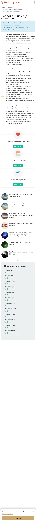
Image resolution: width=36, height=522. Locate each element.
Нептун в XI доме (9, 325)
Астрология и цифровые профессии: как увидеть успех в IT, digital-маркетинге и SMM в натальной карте (21, 235)
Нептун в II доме (9, 276)
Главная (4, 7)
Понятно (18, 518)
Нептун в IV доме (9, 287)
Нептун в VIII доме (10, 309)
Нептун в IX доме (9, 314)
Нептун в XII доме (9, 331)
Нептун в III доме (9, 281)
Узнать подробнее (7, 514)
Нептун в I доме (9, 270)
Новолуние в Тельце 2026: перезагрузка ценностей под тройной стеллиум (21, 215)
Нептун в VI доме (9, 298)
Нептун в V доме (9, 292)
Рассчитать (18, 146)
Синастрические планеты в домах (12, 9)
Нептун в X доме (9, 320)
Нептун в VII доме (10, 303)
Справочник (11, 7)
